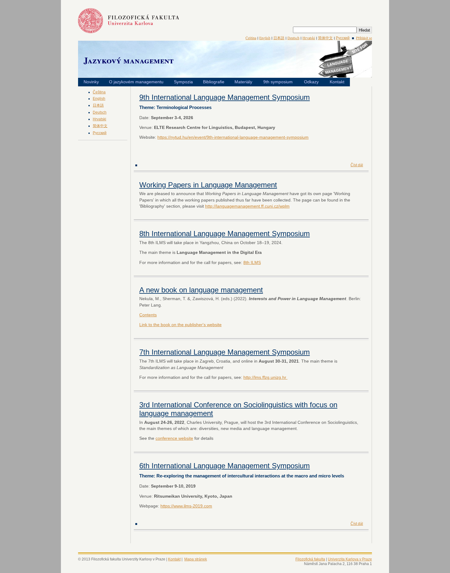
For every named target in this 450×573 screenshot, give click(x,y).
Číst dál (357, 165)
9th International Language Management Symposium (224, 97)
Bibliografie (213, 81)
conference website (174, 438)
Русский (343, 37)
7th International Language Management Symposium (224, 352)
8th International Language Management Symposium (224, 233)
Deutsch (293, 37)
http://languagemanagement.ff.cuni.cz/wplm (247, 206)
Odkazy (311, 81)
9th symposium (278, 81)
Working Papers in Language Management (208, 185)
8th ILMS (252, 262)
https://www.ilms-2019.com (186, 505)
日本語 (278, 37)
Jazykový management (129, 60)
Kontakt (337, 81)
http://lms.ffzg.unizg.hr (265, 377)
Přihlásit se (364, 37)
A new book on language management (201, 290)
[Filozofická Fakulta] (128, 31)
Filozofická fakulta (310, 559)
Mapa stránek (195, 559)
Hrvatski (308, 37)
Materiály (243, 81)
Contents (148, 314)
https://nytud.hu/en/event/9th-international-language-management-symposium (233, 137)
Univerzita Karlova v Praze (350, 559)
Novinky (91, 81)
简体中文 (325, 37)
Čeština (251, 37)
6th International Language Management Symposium (224, 466)
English (264, 37)
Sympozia (183, 81)
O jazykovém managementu (136, 81)
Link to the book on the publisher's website (180, 324)
